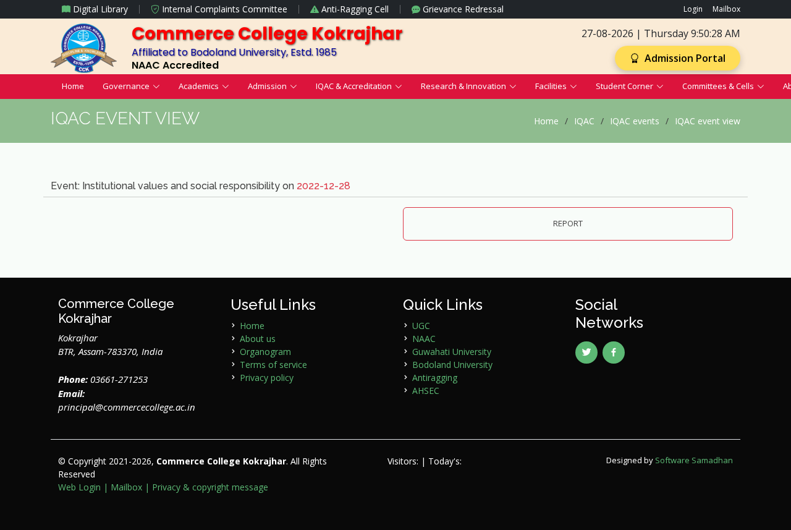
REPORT (568, 223)
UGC (421, 325)
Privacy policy (267, 377)
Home (73, 86)
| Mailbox (122, 487)
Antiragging (434, 377)
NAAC (424, 338)
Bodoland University (452, 364)
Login (693, 9)
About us (258, 338)
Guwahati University (451, 351)
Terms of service (273, 364)
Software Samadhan (694, 460)
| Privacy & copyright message (206, 487)
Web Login (79, 487)
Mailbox (726, 9)
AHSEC (425, 390)
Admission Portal (683, 58)
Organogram (265, 351)
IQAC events (634, 121)
